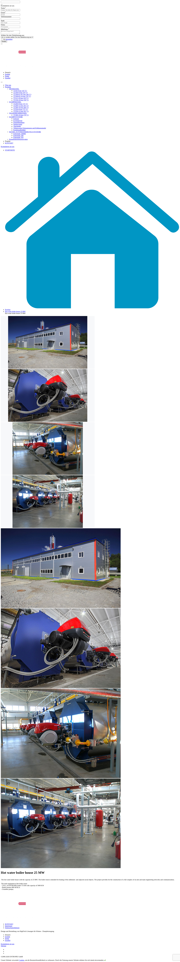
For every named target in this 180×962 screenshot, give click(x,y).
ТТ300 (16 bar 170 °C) (21, 115)
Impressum (8, 926)
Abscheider (17, 126)
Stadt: (3, 21)
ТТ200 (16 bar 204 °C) (21, 107)
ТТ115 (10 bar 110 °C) (20, 98)
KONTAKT (9, 143)
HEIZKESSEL (14, 89)
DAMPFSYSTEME (16, 117)
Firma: (3, 25)
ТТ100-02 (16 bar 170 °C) (22, 96)
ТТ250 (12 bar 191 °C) (21, 111)
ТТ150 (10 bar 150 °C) (21, 100)
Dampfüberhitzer (18, 122)
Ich (7, 39)
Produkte (8, 87)
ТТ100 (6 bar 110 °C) (20, 92)
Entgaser (16, 119)
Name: (3, 8)
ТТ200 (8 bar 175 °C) (20, 104)
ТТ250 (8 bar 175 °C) (20, 109)
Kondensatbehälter (19, 130)
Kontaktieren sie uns (7, 146)
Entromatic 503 (18, 137)
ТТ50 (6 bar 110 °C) (20, 91)
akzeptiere (9, 39)
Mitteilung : (5, 29)
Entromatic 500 (18, 135)
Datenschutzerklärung (12, 928)
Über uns (8, 85)
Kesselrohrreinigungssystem (18, 139)
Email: (3, 13)
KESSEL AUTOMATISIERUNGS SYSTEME (25, 132)
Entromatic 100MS (19, 134)
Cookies (21, 960)
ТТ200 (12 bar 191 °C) (21, 106)
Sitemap (3, 946)
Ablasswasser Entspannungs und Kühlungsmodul (29, 128)
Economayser (17, 121)
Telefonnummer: (6, 17)
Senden (4, 41)
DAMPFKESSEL (15, 102)
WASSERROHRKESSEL (18, 113)
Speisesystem (17, 124)
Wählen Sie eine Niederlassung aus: (12, 35)
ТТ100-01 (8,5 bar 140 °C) (22, 94)
